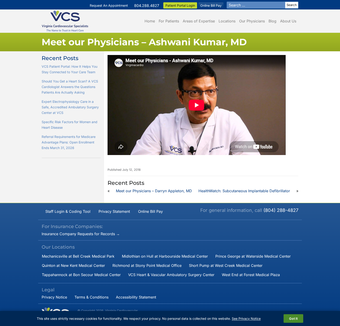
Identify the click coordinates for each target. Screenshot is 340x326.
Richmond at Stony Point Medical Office (147, 265)
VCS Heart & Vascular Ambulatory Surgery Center (171, 274)
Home (150, 21)
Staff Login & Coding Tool (67, 211)
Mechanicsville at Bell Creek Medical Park (78, 256)
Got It (293, 318)
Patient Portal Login (180, 5)
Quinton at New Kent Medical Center (73, 265)
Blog (272, 21)
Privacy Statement (114, 211)
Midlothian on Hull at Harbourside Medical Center (165, 256)
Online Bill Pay (211, 5)
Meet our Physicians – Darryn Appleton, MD (154, 191)
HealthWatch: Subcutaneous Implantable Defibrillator (244, 191)
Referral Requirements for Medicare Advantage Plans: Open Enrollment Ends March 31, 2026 (69, 142)
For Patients (169, 21)
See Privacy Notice (246, 318)
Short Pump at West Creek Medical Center (226, 265)
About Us (288, 21)
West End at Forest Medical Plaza (251, 274)
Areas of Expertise (199, 21)
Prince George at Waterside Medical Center (253, 256)
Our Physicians (252, 21)
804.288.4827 (146, 5)
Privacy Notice (54, 297)
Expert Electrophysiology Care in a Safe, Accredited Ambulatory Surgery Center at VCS (70, 107)
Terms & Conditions (91, 297)
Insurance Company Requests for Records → (81, 234)
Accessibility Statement (136, 297)
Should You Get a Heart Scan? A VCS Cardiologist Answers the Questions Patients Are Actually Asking (70, 86)
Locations (227, 21)
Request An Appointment (109, 5)
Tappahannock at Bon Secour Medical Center (81, 274)
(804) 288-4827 (280, 210)
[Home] (65, 21)
